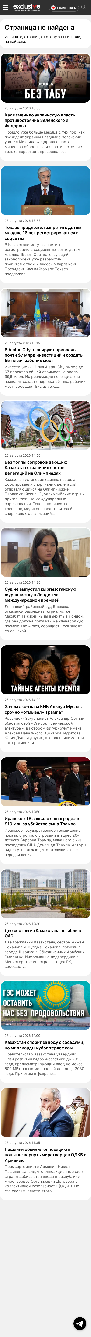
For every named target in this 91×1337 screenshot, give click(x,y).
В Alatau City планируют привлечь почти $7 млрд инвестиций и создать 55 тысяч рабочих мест (44, 355)
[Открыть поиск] (83, 7)
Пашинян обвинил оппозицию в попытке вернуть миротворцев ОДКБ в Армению (45, 1155)
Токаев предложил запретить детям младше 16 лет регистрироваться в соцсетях (43, 233)
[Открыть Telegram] (80, 1323)
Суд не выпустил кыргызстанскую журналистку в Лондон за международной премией (40, 595)
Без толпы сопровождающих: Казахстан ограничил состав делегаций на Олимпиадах (36, 468)
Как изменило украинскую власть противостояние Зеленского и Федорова (40, 120)
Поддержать (66, 8)
